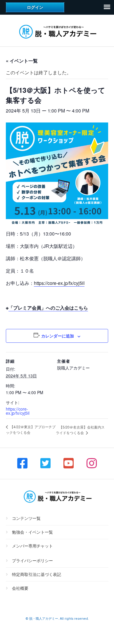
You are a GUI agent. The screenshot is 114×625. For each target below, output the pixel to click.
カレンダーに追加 (57, 336)
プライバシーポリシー (32, 561)
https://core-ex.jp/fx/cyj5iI (59, 283)
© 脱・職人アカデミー (41, 619)
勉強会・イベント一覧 (32, 532)
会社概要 (20, 588)
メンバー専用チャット (32, 546)
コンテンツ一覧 (26, 518)
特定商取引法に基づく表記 (36, 574)
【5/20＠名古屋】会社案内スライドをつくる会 (80, 429)
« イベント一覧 (22, 60)
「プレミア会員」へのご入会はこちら (48, 307)
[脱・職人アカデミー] (57, 39)
